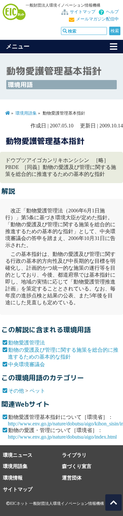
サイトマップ (82, 12)
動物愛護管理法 (26, 342)
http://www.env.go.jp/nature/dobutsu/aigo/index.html (62, 437)
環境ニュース (17, 455)
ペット (37, 391)
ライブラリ (74, 455)
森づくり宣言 (77, 466)
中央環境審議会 (26, 364)
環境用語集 (26, 113)
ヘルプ (112, 12)
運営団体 (72, 477)
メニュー (18, 46)
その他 (16, 391)
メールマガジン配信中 (97, 19)
